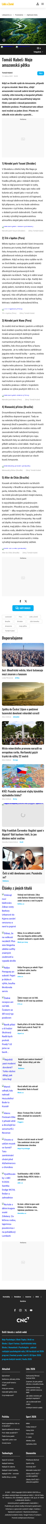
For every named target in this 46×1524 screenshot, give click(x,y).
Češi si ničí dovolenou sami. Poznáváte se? (22, 875)
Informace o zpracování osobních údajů (19, 1509)
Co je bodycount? (8, 1395)
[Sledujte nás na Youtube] (31, 1310)
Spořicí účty (30, 1463)
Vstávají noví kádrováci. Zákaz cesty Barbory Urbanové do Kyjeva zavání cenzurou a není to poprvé (30, 897)
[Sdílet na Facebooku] (20, 601)
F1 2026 (29, 1437)
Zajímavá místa (32, 15)
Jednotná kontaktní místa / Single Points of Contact (22, 1515)
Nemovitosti (13, 1347)
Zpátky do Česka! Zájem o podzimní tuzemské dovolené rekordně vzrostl (20, 711)
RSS (37, 1297)
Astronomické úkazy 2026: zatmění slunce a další (34, 1390)
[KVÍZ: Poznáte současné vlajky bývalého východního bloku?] (23, 776)
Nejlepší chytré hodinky (10, 1470)
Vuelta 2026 (27, 1359)
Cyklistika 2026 (31, 1444)
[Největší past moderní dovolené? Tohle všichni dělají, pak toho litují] (10, 1069)
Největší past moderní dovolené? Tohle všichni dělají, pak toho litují (30, 1062)
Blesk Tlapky (21, 1339)
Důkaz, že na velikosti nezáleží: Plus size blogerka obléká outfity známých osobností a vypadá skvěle (31, 935)
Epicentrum (6, 1376)
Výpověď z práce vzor (9, 1440)
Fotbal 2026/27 (31, 1427)
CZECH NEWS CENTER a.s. (31, 1492)
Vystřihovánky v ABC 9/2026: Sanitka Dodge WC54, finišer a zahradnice (29, 1176)
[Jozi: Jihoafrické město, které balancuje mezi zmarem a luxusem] (23, 655)
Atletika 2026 (30, 1441)
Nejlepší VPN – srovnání (10, 1474)
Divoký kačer (6, 1443)
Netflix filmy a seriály (9, 1477)
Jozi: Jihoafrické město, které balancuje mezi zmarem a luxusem (22, 672)
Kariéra (23, 1301)
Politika (5, 1416)
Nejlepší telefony (8, 1463)
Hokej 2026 (30, 1430)
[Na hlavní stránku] (8, 4)
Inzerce (28, 1297)
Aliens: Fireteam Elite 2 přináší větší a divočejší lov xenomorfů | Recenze (29, 1115)
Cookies (37, 1509)
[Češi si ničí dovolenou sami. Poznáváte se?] (23, 858)
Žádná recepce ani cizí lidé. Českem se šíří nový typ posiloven (30, 999)
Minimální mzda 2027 (33, 1470)
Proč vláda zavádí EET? (10, 1433)
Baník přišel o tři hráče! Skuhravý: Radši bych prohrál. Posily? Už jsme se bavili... (31, 1027)
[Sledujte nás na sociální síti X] (26, 1310)
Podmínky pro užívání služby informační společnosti (22, 1506)
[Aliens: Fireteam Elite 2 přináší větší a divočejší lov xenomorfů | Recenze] (9, 1123)
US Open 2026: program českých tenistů (21, 1357)
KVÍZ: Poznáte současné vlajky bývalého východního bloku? (22, 793)
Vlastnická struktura (30, 1512)
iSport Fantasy (14, 1343)
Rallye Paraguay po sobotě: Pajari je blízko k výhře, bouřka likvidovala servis (30, 970)
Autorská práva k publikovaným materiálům (23, 1503)
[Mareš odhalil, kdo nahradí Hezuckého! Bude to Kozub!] (9, 1096)
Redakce (17, 1297)
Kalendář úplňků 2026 (9, 1392)
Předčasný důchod (32, 1460)
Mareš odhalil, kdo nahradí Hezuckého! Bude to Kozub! (28, 1088)
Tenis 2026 (30, 1434)
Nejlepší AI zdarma (8, 1467)
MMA (28, 1423)
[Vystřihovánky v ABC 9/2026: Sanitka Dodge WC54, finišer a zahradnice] (9, 1186)
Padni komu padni (8, 1436)
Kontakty (6, 1297)
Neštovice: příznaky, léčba (11, 1379)
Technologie (7, 1453)
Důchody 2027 (31, 1467)
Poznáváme (19, 15)
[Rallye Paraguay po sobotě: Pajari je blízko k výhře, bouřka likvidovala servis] (9, 979)
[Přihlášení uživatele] (37, 3)
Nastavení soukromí (15, 1512)
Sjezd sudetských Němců (11, 1429)
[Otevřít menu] (42, 3)
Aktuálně (6, 1369)
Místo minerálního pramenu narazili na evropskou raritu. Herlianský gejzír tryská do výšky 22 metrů (22, 752)
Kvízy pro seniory (7, 1388)
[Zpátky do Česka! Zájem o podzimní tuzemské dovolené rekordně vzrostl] (23, 694)
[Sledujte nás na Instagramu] (20, 1310)
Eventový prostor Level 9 (19, 1355)
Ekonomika (31, 1453)
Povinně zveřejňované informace (23, 1518)
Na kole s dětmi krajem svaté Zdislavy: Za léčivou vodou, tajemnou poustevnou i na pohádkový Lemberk (28, 1207)
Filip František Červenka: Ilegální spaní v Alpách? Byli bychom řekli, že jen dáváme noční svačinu (23, 834)
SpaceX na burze (8, 1460)
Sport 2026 (31, 1416)
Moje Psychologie (8, 1339)
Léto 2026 (30, 1369)
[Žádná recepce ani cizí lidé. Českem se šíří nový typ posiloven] (9, 1008)
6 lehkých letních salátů (34, 1408)
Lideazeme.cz (7, 15)
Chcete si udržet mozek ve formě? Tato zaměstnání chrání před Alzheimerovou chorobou (30, 1142)
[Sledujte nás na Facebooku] (15, 1310)
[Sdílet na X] (26, 601)
